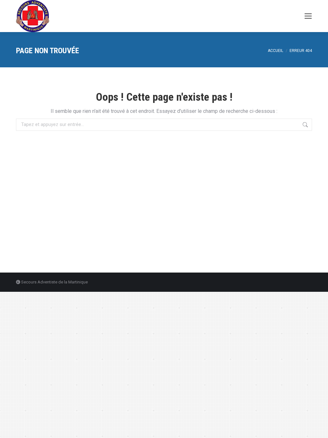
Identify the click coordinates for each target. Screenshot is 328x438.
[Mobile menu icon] (308, 16)
